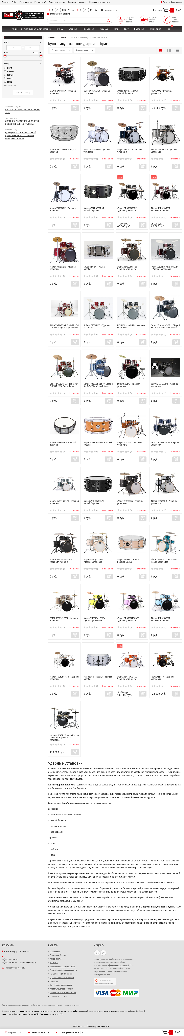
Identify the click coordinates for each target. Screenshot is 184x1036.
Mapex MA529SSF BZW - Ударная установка (61, 560)
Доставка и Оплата (58, 955)
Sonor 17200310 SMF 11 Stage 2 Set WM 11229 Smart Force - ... (165, 326)
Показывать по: (82, 50)
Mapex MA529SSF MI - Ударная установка (64, 502)
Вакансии (83, 2)
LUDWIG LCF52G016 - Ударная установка (164, 385)
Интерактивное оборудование (36, 29)
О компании (55, 951)
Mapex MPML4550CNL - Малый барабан (98, 443)
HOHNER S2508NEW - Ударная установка (131, 326)
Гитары (59, 29)
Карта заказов (26, 2)
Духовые (104, 29)
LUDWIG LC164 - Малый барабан (94, 267)
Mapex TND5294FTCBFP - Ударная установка (128, 619)
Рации (15, 29)
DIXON (9, 68)
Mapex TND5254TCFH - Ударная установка (64, 677)
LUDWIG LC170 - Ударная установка (128, 385)
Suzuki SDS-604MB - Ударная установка (165, 443)
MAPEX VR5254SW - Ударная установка (97, 92)
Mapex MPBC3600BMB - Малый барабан (95, 502)
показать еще (10, 85)
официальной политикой (118, 965)
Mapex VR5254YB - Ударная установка (130, 150)
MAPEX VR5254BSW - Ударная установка (97, 150)
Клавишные (88, 29)
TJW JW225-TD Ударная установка (161, 92)
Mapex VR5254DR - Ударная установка (63, 267)
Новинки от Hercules (58, 996)
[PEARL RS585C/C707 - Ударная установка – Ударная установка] (64, 601)
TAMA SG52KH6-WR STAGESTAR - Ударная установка (165, 267)
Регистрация (176, 2)
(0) (63, 100)
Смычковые (155, 29)
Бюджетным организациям (61, 985)
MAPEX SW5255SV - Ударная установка (63, 92)
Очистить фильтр (23, 92)
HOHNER (10, 71)
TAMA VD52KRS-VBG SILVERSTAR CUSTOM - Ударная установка (64, 326)
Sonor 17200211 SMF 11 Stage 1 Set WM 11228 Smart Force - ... (64, 385)
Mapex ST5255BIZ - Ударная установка (130, 502)
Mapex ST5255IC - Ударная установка (129, 443)
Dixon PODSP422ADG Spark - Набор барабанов (164, 560)
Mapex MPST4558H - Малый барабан (63, 150)
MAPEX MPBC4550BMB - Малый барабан (128, 92)
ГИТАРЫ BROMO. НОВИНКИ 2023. (63, 992)
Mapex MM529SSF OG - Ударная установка (128, 677)
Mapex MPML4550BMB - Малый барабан (95, 209)
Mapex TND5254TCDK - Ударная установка (127, 209)
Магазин (5, 2)
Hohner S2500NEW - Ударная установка (97, 326)
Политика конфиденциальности (63, 970)
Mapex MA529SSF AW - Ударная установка (94, 560)
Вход (165, 2)
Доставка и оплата (57, 2)
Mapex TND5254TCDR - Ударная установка (161, 209)
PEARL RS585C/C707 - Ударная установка (64, 619)
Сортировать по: (59, 50)
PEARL (9, 82)
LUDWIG (10, 75)
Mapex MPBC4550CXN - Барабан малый (128, 560)
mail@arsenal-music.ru (60, 14)
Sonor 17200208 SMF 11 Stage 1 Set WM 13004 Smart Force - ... (98, 385)
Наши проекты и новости (99, 2)
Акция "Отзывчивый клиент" (61, 989)
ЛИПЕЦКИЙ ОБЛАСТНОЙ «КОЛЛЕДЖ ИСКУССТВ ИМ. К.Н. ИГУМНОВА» (22, 122)
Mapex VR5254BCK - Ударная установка (164, 150)
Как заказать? (40, 2)
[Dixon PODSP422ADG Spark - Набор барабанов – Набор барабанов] (165, 542)
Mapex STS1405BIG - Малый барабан (63, 443)
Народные (139, 29)
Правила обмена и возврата (62, 977)
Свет (126, 29)
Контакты (72, 2)
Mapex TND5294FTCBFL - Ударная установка (162, 619)
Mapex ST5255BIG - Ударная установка (164, 502)
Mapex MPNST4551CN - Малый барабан (98, 677)
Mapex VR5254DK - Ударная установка (63, 209)
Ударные (73, 29)
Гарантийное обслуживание (61, 974)
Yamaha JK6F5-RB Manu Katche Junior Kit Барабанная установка (64, 737)
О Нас (14, 2)
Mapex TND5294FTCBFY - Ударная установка (95, 619)
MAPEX (10, 78)
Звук (116, 29)
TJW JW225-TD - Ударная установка (162, 677)
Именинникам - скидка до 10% (62, 966)
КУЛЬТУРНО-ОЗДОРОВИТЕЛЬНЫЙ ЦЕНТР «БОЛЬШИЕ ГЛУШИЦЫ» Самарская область (20, 135)
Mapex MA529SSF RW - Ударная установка (127, 267)
